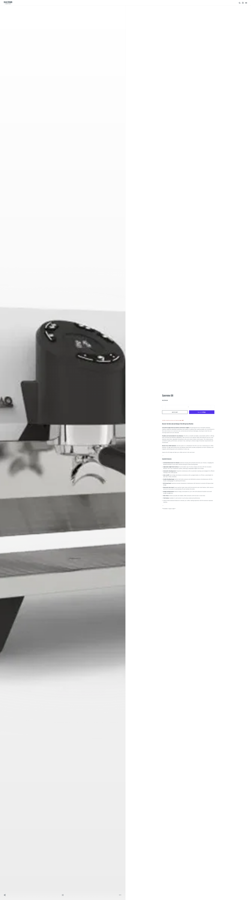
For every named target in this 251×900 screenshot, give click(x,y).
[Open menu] (246, 3)
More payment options (201, 415)
